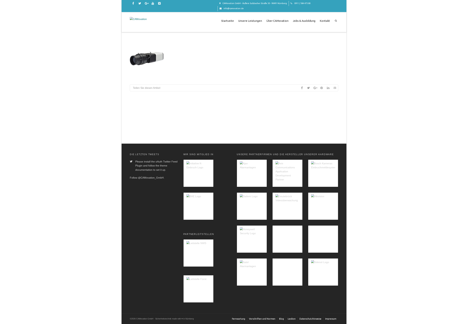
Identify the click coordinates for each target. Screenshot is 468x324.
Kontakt (325, 20)
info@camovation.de (233, 8)
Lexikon (292, 319)
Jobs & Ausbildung (304, 20)
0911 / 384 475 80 (302, 3)
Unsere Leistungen (250, 20)
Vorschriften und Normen (262, 319)
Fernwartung (238, 319)
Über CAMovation (277, 20)
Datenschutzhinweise (310, 319)
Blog (281, 319)
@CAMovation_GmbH (151, 177)
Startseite (227, 20)
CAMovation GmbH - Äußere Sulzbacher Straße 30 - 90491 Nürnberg (254, 3)
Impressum (330, 319)
